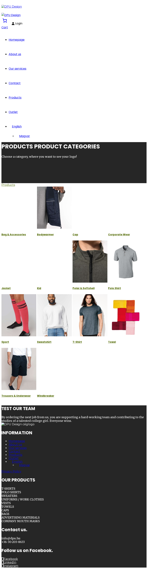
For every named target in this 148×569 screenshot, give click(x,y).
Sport (5, 342)
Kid (39, 288)
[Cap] (90, 208)
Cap (75, 234)
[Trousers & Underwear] (18, 369)
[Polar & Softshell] (90, 261)
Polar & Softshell (84, 288)
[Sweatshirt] (54, 315)
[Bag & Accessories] (18, 208)
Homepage (17, 40)
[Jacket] (18, 261)
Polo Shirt (114, 288)
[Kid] (54, 261)
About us (15, 54)
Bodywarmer (45, 234)
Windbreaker (45, 396)
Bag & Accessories (13, 234)
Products (15, 97)
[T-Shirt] (90, 315)
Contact (15, 83)
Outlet (13, 112)
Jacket (6, 288)
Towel (112, 342)
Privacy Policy (11, 471)
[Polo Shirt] (125, 261)
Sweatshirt (44, 342)
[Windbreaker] (54, 369)
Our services (17, 69)
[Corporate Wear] (125, 208)
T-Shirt (77, 342)
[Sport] (18, 315)
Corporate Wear (119, 234)
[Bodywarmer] (54, 208)
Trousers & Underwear (16, 396)
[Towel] (125, 315)
